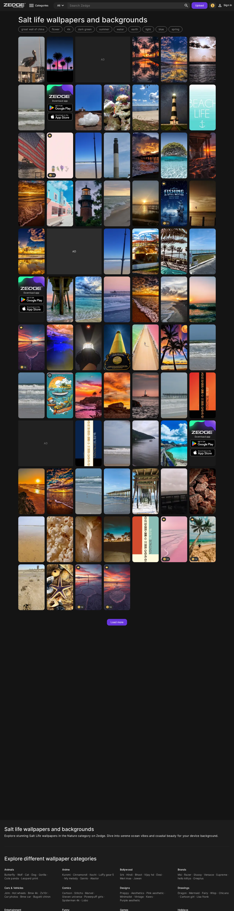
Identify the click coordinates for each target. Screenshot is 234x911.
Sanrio (84, 878)
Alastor (94, 878)
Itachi (93, 874)
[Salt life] (31, 59)
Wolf (20, 874)
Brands (182, 869)
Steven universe (72, 896)
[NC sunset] (117, 395)
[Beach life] (174, 155)
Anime (66, 869)
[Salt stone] (202, 491)
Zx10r (43, 893)
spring (176, 29)
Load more (117, 622)
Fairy (205, 893)
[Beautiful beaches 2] (202, 347)
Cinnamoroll (80, 874)
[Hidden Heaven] (145, 107)
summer (104, 29)
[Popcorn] (60, 539)
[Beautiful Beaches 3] (202, 251)
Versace (209, 874)
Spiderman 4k (71, 900)
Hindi (129, 874)
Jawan (137, 878)
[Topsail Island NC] (202, 203)
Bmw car (25, 896)
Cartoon (67, 893)
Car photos (11, 896)
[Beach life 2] (202, 107)
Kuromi (66, 874)
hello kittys (184, 878)
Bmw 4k (33, 893)
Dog (34, 874)
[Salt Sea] (31, 539)
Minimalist (126, 896)
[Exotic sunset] (145, 59)
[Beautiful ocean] (202, 299)
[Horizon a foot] (174, 491)
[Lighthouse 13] (174, 107)
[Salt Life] (60, 59)
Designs (125, 887)
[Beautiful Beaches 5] (88, 491)
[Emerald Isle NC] (60, 299)
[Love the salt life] (60, 587)
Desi (159, 874)
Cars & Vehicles (14, 887)
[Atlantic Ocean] (117, 443)
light (148, 29)
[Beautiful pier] (174, 59)
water (120, 29)
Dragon (182, 893)
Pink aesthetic (155, 893)
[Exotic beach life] (174, 443)
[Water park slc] (145, 251)
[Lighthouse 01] (145, 395)
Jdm (7, 893)
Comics (66, 887)
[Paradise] (88, 155)
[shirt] (60, 395)
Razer (187, 874)
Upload (199, 5)
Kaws (149, 896)
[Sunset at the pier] (202, 155)
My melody (71, 878)
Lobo (85, 900)
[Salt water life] (117, 107)
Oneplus (198, 878)
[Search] (186, 5)
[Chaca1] (145, 443)
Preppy (124, 893)
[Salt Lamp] (88, 539)
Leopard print (29, 878)
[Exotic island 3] (174, 347)
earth (134, 29)
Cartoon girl (187, 896)
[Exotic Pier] (145, 155)
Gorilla (42, 874)
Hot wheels (19, 893)
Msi (180, 874)
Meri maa (125, 878)
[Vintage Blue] (145, 539)
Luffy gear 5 (106, 874)
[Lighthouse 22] (88, 347)
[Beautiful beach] (174, 395)
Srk (122, 874)
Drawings (183, 887)
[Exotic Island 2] (174, 251)
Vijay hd (149, 874)
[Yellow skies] (31, 251)
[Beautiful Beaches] (117, 203)
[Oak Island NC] (117, 155)
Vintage (139, 896)
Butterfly (9, 874)
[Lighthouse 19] (117, 347)
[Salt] (88, 107)
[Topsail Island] (202, 59)
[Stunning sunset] (31, 203)
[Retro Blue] (88, 443)
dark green (85, 29)
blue (161, 29)
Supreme (221, 874)
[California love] (88, 395)
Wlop (213, 893)
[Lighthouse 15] (88, 203)
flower (56, 29)
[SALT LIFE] (117, 539)
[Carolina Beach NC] (60, 203)
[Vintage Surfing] (202, 395)
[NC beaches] (117, 299)
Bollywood (126, 869)
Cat (27, 874)
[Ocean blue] (88, 299)
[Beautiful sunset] (145, 299)
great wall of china (32, 29)
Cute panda (11, 878)
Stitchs (78, 893)
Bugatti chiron (42, 896)
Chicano (224, 893)
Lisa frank (203, 896)
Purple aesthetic (130, 900)
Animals (9, 869)
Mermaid (194, 893)
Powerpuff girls (93, 896)
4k (68, 29)
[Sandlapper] (117, 251)
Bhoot (138, 874)
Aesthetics (137, 893)
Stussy (198, 874)
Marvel (89, 893)
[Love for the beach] (145, 347)
